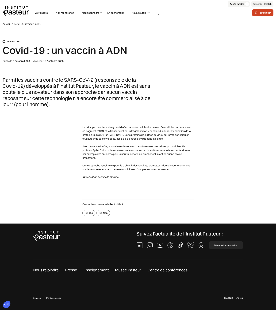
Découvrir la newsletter (226, 245)
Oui (91, 212)
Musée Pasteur (128, 270)
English (268, 4)
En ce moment (115, 12)
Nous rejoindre (46, 270)
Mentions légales (53, 298)
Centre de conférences (168, 270)
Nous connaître (90, 12)
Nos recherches (65, 12)
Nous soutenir (139, 12)
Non (105, 212)
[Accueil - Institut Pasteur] (16, 10)
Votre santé (41, 12)
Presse (71, 270)
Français (257, 4)
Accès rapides (237, 4)
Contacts (37, 298)
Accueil (6, 23)
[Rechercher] (157, 13)
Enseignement (96, 270)
